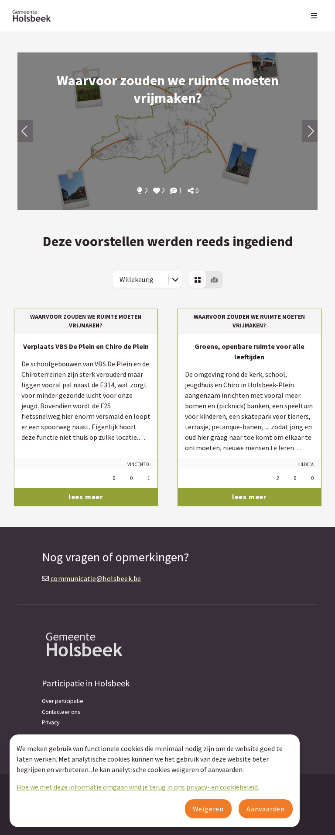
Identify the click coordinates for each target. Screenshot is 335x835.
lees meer (85, 496)
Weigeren (208, 808)
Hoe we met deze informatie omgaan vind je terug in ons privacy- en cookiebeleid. (138, 787)
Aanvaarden (265, 808)
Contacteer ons (61, 712)
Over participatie (62, 701)
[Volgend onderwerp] (25, 131)
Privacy (50, 722)
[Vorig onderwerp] (310, 131)
